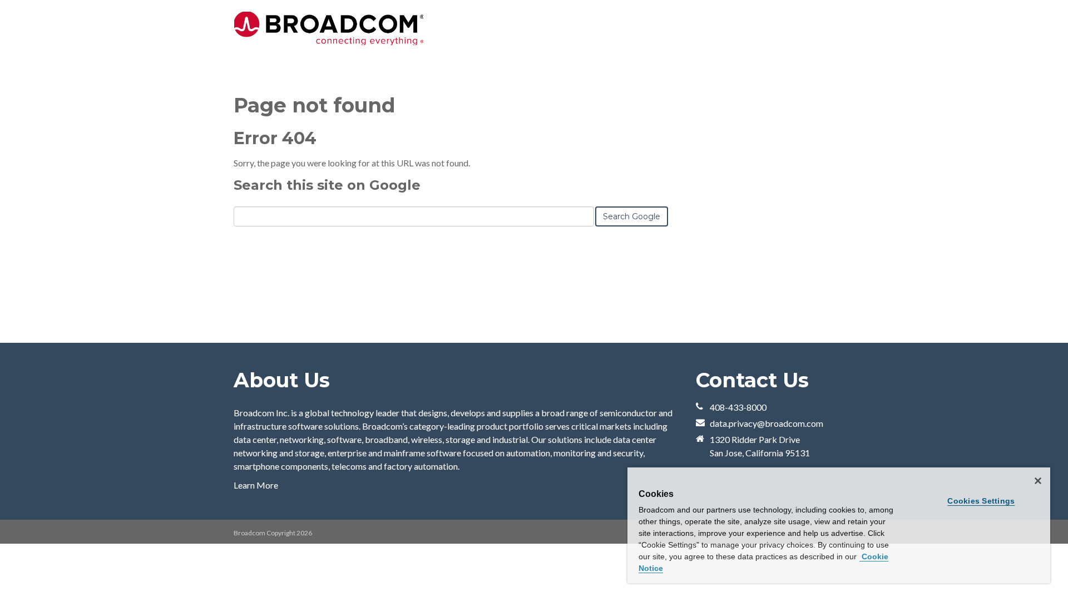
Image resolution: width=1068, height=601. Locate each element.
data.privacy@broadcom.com (766, 423)
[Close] (1038, 480)
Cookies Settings (981, 500)
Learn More (256, 485)
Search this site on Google (327, 185)
